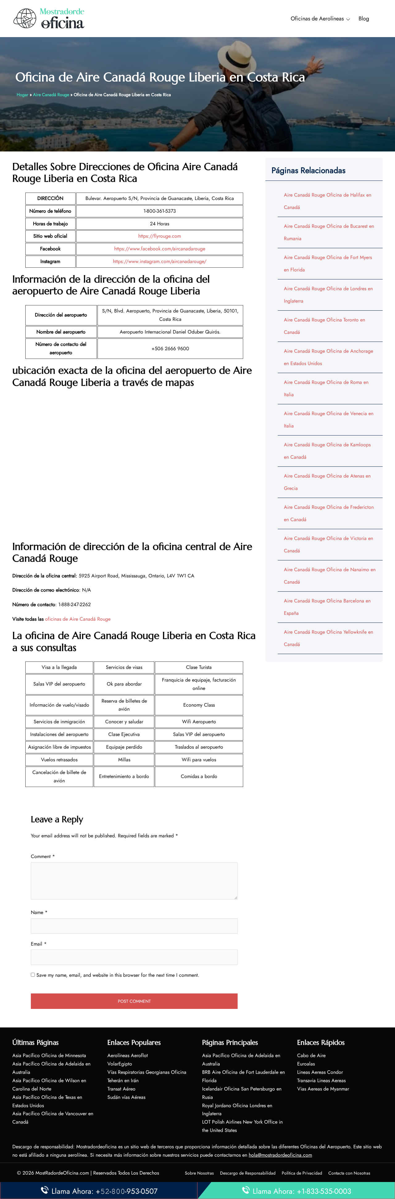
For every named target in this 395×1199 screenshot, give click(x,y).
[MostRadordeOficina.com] (49, 18)
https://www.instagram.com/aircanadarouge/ (159, 261)
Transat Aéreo (121, 1088)
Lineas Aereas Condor (320, 1072)
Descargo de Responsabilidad (248, 1173)
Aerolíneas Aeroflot (127, 1055)
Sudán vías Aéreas (126, 1097)
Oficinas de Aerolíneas (317, 19)
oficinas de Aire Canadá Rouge (77, 619)
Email (39, 943)
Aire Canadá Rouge (51, 94)
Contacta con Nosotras (349, 1173)
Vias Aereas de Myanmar (323, 1088)
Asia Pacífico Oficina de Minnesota (49, 1055)
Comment (43, 856)
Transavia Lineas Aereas (321, 1080)
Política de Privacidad (302, 1173)
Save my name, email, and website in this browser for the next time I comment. (117, 975)
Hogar (22, 94)
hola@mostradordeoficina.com (280, 1155)
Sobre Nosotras (199, 1173)
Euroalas (306, 1063)
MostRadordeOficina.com (62, 1172)
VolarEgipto (119, 1063)
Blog (364, 19)
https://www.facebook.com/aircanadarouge (159, 248)
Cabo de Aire (311, 1055)
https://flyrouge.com (159, 236)
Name (39, 912)
